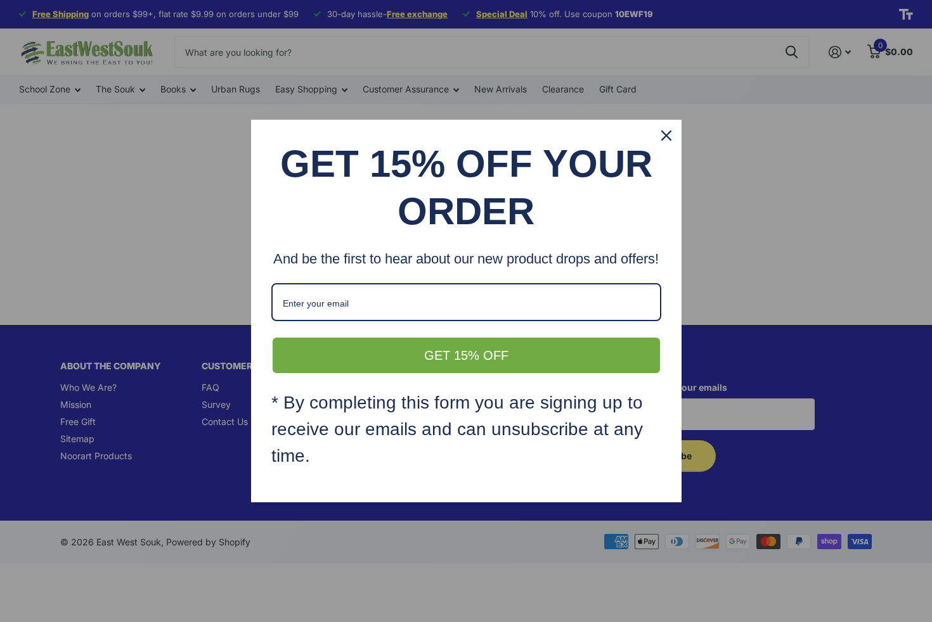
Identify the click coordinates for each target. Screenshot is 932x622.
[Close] (666, 135)
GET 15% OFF (466, 355)
